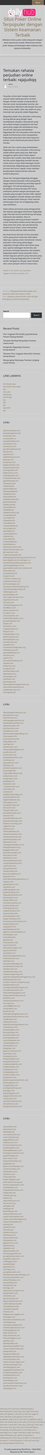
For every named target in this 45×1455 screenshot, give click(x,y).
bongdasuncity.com (11, 805)
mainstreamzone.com (12, 837)
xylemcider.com (9, 674)
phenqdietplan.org (11, 639)
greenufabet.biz (9, 502)
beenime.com (8, 998)
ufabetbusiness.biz (11, 499)
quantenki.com (9, 953)
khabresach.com (10, 1378)
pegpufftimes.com (10, 1140)
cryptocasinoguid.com (12, 555)
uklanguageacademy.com (13, 720)
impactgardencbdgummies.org (16, 684)
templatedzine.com (11, 634)
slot (27, 273)
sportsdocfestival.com (12, 1101)
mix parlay (4, 1430)
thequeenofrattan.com (12, 895)
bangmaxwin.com (10, 1293)
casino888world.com (11, 1006)
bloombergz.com (10, 1211)
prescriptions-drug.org (12, 1182)
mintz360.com (9, 789)
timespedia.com (9, 1240)
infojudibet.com (9, 741)
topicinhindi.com (10, 718)
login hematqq (6, 1435)
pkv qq (15, 1409)
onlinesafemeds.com (11, 478)
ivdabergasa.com (10, 592)
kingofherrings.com (11, 1259)
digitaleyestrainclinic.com (13, 1356)
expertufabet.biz (10, 488)
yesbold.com (8, 454)
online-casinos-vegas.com (13, 1362)
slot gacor (26, 1438)
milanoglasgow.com (11, 1330)
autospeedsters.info (11, 916)
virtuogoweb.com (10, 470)
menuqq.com (5, 1409)
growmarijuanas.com (12, 839)
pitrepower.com (9, 1351)
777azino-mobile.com (12, 578)
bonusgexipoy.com (11, 1037)
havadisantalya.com (11, 441)
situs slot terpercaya (8, 1422)
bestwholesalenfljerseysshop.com (17, 563)
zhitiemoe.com (9, 666)
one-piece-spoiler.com (12, 903)
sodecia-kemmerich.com (13, 1000)
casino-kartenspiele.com (13, 1216)
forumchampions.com (12, 1145)
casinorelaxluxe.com (11, 1040)
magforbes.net (9, 1192)
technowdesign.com (11, 584)
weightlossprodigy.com (12, 794)
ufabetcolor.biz (9, 504)
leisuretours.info (10, 855)
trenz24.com (8, 1229)
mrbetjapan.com (10, 1261)
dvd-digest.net (9, 1317)
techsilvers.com (9, 626)
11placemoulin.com (11, 786)
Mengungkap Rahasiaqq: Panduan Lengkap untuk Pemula (21, 361)
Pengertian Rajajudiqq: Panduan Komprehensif (16, 348)
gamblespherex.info (11, 929)
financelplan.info (10, 736)
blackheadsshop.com (12, 979)
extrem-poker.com (10, 610)
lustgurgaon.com (10, 778)
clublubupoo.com (10, 1027)
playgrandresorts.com (12, 1096)
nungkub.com (9, 668)
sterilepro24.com (10, 969)
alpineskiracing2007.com (13, 1346)
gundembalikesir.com (12, 449)
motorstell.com (9, 1177)
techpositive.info (10, 868)
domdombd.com (10, 1045)
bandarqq (7, 394)
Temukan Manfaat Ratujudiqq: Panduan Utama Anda (19, 341)
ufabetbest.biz (9, 520)
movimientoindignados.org (14, 647)
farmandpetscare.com (12, 860)
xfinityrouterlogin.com (12, 1364)
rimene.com (8, 1311)
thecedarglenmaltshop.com (14, 712)
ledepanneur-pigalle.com (13, 1314)
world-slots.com (9, 755)
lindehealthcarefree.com (13, 723)
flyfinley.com (8, 765)
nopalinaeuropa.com (11, 689)
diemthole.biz (8, 1245)
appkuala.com (9, 1267)
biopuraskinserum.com (12, 1301)
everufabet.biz (9, 539)
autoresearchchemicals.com (15, 1383)
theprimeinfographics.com (14, 993)
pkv (4, 389)
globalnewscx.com (10, 884)
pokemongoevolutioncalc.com (15, 1080)
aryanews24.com (10, 573)
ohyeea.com (8, 663)
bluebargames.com (11, 1148)
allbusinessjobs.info (11, 725)
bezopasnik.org (9, 1285)
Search (6, 311)
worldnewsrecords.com (13, 966)
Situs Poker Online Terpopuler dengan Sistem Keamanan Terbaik (22, 27)
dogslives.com (9, 887)
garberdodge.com (10, 1155)
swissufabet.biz (9, 496)
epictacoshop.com (10, 1298)
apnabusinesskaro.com (12, 1385)
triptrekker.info (9, 937)
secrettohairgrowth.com (13, 1277)
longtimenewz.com (11, 1067)
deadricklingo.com (11, 924)
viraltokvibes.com (10, 1187)
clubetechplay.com (11, 1043)
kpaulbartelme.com (11, 985)
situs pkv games (6, 1414)
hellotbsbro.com (10, 858)
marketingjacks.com (11, 1367)
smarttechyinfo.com (11, 797)
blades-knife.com (10, 900)
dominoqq (7, 397)
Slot (21, 270)
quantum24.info (9, 950)
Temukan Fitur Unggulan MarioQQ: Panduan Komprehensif (21, 354)
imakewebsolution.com (12, 757)
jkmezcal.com (8, 1011)
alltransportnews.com (12, 547)
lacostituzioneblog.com (12, 660)
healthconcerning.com (12, 823)
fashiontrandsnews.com (13, 549)
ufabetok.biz (8, 536)
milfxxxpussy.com (10, 650)
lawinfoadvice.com (11, 637)
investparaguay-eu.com (13, 605)
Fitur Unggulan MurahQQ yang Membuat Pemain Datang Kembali (20, 335)
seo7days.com (9, 1269)
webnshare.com (9, 842)
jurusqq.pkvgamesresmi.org (11, 1443)
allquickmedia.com (11, 1251)
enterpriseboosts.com (12, 1214)
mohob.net (7, 792)
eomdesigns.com (10, 934)
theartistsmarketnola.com (14, 1319)
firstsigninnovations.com (13, 1153)
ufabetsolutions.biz (11, 512)
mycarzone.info (9, 945)
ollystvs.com (8, 881)
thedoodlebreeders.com (13, 618)
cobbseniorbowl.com (12, 581)
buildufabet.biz (9, 544)
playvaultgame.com (11, 1093)
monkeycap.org (9, 1195)
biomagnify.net (9, 692)
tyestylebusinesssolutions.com (16, 1016)
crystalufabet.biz (10, 533)
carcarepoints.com (11, 615)
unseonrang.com (10, 871)
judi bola (13, 273)
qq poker (7, 408)
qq (4, 400)
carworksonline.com (11, 1169)
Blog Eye (13, 1452)
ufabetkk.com (9, 1248)
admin (10, 84)
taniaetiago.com (10, 676)
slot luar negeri (30, 1414)
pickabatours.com (10, 731)
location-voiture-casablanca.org (16, 982)
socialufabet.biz (9, 515)
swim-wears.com (10, 1158)
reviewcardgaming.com (13, 974)
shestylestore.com (10, 1104)
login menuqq (19, 1432)
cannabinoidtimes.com (12, 818)
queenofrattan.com (11, 892)
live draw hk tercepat (12, 386)
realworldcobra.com (11, 911)
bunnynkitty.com (10, 1282)
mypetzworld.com (10, 600)
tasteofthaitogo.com (11, 1280)
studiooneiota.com (11, 905)
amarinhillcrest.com (11, 1200)
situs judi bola (5, 1416)
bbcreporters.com (10, 552)
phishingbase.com (10, 1082)
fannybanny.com (10, 1056)
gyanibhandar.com (10, 481)
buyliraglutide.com (11, 475)
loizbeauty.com (9, 1235)
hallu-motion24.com (11, 1335)
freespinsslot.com (10, 810)
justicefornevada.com (12, 852)
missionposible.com (11, 1359)
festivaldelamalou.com (12, 1150)
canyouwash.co (9, 438)
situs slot (28, 1416)
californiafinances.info (12, 1304)
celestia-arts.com (10, 1142)
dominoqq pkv (26, 1409)
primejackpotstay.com (12, 1088)
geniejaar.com (9, 781)
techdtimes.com (9, 444)
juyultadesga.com (10, 594)
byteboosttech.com (11, 465)
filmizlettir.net (8, 1132)
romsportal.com (10, 1098)
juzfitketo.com (9, 679)
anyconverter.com (10, 1237)
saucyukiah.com (9, 1126)
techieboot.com (9, 446)
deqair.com (7, 623)
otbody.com (8, 1224)
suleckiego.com (9, 1388)
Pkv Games (15, 270)
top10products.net (11, 728)
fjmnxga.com (8, 1288)
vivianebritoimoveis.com (13, 1190)
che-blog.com (8, 760)
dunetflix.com (9, 644)
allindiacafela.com (10, 1343)
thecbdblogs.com (10, 1380)
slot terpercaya (9, 384)
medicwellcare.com (11, 958)
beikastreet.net (9, 1129)
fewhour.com (8, 829)
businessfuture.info (11, 739)
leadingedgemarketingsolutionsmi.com (19, 557)
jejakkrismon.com (10, 1243)
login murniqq (33, 1432)
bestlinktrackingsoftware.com (15, 1024)
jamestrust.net (9, 1227)
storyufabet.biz (9, 528)
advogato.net (8, 1206)
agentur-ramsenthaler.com (14, 932)
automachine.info (10, 913)
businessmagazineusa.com (14, 956)
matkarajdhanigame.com (13, 749)
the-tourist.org (9, 1203)
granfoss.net (8, 1341)
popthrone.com (9, 752)
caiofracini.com (9, 866)
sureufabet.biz (9, 523)
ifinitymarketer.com (11, 1059)
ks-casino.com (9, 613)
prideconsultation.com (12, 768)
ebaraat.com (8, 459)
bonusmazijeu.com (11, 1030)
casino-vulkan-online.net (13, 1348)
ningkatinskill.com (10, 629)
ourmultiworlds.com (11, 1134)
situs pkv (6, 392)
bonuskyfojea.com (10, 1032)
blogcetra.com (9, 876)
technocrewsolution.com (13, 1185)
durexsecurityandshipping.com (16, 586)
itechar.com (8, 451)
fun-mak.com (8, 1003)
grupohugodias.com (11, 621)
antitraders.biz (9, 570)
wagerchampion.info (11, 918)
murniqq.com (29, 1430)
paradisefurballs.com (12, 813)
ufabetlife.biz (8, 510)
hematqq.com (6, 1432)
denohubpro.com (10, 897)
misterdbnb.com (10, 1008)
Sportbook (27, 270)
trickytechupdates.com (12, 1372)
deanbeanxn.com (10, 747)
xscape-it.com (9, 576)
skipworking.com (10, 1232)
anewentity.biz (9, 1264)
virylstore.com (9, 1174)
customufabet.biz (10, 526)
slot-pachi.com (9, 807)
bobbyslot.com (9, 784)
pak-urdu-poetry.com (12, 874)
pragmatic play (6, 1419)
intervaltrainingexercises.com (15, 1014)
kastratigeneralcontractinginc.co (16, 560)
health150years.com (11, 1179)
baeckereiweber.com (11, 430)
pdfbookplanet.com (11, 889)
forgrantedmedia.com (12, 1161)
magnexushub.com (11, 467)
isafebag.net (8, 1208)
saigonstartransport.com (13, 1290)
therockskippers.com (12, 1338)
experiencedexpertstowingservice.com (19, 977)
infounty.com (8, 602)
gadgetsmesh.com (11, 850)
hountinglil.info (9, 770)
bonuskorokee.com (11, 1035)
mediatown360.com (11, 1354)
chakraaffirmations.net (12, 773)
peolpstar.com (9, 1163)
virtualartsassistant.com (13, 990)
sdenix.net (7, 1198)
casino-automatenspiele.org (14, 1219)
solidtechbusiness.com (12, 971)
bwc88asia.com (9, 607)
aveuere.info (8, 815)
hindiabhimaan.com (11, 1375)
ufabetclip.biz (8, 486)
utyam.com (7, 658)
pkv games (21, 273)
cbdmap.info (8, 744)
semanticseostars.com (12, 834)
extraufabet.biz (9, 507)
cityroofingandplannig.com (14, 589)
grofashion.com (9, 1077)
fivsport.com (8, 631)
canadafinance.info (11, 1306)
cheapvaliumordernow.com (14, 995)
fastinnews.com (9, 1053)
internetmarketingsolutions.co (16, 879)
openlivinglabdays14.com (13, 565)
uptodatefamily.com (11, 652)
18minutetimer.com (11, 831)
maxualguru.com (10, 802)
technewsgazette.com (12, 1253)
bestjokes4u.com (10, 776)
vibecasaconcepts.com (12, 948)
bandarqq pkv (16, 1430)
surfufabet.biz (9, 518)
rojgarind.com (9, 826)
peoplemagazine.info (12, 433)
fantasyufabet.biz (10, 491)
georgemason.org (10, 715)
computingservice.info (12, 863)
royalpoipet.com (10, 1019)
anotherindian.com (11, 671)
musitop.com (8, 655)
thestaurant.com (10, 1022)
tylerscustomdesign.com (13, 1166)
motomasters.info (10, 942)
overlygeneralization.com (13, 844)
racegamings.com (10, 1085)
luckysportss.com (10, 1069)
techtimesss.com (10, 1171)
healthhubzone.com (11, 457)
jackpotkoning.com (11, 1061)
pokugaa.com (9, 1090)
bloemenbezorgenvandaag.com (16, 1274)
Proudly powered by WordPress (17, 1449)
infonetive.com (9, 1296)
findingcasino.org (10, 908)
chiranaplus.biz (9, 1322)
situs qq (17, 1411)
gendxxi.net (8, 940)
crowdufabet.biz (10, 541)
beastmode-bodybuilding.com (15, 733)
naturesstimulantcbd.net (13, 687)
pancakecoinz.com (11, 762)
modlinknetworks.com (12, 1064)
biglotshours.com (10, 473)
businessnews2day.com (13, 963)
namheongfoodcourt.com (14, 1327)
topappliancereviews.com (13, 1370)
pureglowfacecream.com (13, 1256)
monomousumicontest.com (14, 921)
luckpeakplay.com (10, 1072)
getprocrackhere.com (12, 1051)
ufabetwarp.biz (9, 483)
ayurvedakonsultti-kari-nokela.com (17, 568)
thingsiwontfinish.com (12, 1106)
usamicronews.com (11, 1074)
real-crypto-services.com (13, 597)
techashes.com (9, 436)
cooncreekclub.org (11, 1137)
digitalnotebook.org (11, 800)
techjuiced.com (9, 462)
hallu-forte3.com (10, 1333)
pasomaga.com (9, 682)
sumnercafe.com (10, 642)
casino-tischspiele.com (12, 1222)
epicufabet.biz (9, 531)
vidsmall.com (8, 961)
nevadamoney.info (10, 1309)
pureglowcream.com (11, 1272)
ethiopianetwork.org (11, 847)
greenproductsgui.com (12, 821)
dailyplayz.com (9, 1048)
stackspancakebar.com (12, 1325)
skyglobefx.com (9, 926)
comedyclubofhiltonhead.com (15, 987)
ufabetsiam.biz (9, 494)
